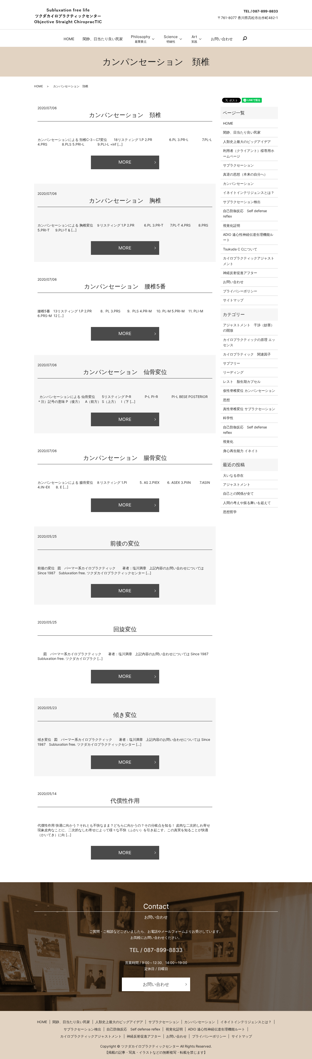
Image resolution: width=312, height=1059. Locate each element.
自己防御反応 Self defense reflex (245, 213)
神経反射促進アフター (240, 273)
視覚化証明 (231, 225)
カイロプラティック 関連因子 (247, 354)
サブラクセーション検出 (242, 202)
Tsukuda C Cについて (240, 249)
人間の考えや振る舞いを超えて (247, 503)
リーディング (233, 372)
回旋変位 (125, 629)
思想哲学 (230, 512)
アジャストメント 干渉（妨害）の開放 (248, 327)
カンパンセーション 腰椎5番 (125, 286)
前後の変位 (125, 543)
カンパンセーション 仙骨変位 (131, 372)
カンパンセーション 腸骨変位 (128, 457)
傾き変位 (125, 714)
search (244, 38)
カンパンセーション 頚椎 (125, 115)
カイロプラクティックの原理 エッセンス (249, 342)
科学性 (228, 418)
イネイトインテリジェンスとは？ (248, 192)
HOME (69, 39)
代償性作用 (125, 800)
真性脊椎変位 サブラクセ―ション (249, 409)
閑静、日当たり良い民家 (103, 39)
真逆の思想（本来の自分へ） (245, 174)
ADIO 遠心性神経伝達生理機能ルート (248, 237)
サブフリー (231, 363)
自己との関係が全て (238, 493)
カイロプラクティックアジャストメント (248, 261)
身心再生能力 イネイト (240, 451)
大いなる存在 (233, 475)
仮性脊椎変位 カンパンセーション (249, 390)
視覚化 (228, 441)
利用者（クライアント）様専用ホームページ (248, 153)
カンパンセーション (238, 183)
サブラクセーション (238, 165)
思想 (226, 400)
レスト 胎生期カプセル (242, 381)
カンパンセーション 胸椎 (125, 200)
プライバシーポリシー (240, 291)
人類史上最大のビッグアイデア (247, 141)
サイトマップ (233, 300)
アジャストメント (236, 484)
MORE (124, 162)
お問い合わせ (222, 39)
